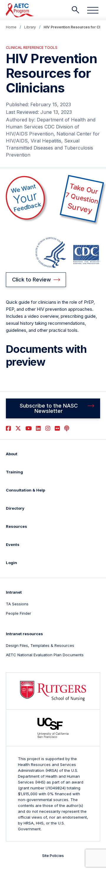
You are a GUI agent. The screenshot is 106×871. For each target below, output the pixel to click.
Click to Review (31, 279)
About (11, 453)
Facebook (8, 428)
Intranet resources (24, 633)
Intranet (14, 592)
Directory (15, 508)
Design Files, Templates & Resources (40, 645)
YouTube (28, 428)
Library (30, 27)
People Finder (18, 613)
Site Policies (53, 855)
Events (12, 544)
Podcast (66, 428)
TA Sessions (17, 604)
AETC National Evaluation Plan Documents (45, 654)
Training (14, 472)
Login (11, 562)
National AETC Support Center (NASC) (20, 10)
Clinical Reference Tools (31, 47)
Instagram (47, 428)
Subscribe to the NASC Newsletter (49, 408)
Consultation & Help (25, 490)
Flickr (57, 428)
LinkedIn (38, 428)
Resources (16, 526)
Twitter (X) (18, 428)
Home (11, 27)
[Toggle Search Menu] (75, 10)
